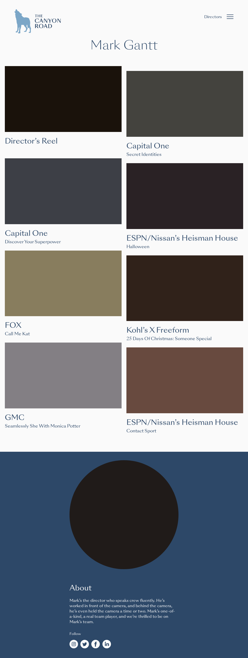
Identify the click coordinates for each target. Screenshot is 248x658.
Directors (213, 17)
